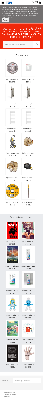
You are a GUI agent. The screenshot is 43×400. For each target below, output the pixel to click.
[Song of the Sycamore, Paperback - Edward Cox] (12, 254)
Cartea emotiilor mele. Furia (32, 340)
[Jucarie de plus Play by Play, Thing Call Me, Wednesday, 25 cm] (28, 353)
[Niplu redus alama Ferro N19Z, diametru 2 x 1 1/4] (12, 166)
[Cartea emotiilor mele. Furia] (28, 328)
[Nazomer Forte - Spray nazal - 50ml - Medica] (28, 279)
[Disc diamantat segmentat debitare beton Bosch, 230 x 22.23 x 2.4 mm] (12, 68)
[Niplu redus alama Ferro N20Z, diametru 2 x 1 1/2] (28, 141)
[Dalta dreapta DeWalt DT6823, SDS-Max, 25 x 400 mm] (28, 191)
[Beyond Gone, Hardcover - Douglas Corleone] (12, 230)
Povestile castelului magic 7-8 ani (18, 340)
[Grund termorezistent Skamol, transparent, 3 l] (28, 68)
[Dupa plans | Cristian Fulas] (12, 353)
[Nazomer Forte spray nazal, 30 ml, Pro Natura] (12, 279)
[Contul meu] (40, 2)
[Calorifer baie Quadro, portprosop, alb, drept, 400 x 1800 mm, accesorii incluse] (12, 117)
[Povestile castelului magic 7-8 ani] (12, 328)
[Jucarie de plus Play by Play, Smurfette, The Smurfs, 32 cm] (12, 304)
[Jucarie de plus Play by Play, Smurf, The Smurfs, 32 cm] (28, 304)
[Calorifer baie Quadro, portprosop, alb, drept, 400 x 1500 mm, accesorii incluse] (28, 117)
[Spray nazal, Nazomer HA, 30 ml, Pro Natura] (28, 254)
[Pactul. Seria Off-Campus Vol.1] (28, 230)
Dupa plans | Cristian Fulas (16, 364)
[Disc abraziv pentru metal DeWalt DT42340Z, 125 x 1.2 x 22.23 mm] (12, 191)
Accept (5, 20)
